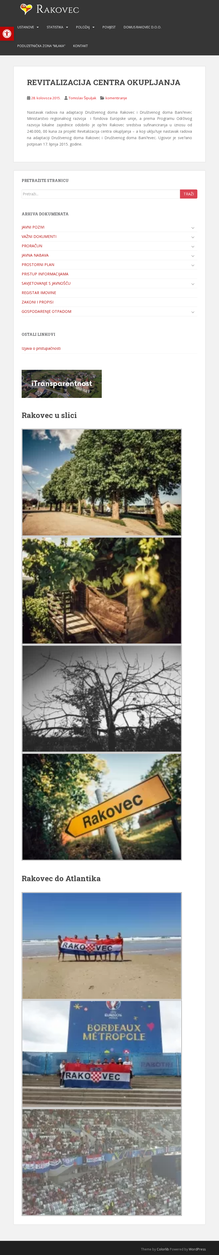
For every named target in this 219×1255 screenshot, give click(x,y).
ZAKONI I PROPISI (37, 302)
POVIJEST (109, 27)
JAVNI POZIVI (33, 227)
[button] (7, 34)
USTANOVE (25, 27)
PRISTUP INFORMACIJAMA (45, 273)
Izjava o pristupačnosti (41, 348)
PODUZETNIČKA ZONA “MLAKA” (41, 46)
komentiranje (116, 98)
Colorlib (163, 1249)
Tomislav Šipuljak (82, 98)
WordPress (197, 1249)
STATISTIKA (55, 27)
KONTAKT (80, 46)
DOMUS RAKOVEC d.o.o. (142, 27)
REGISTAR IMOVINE (39, 292)
